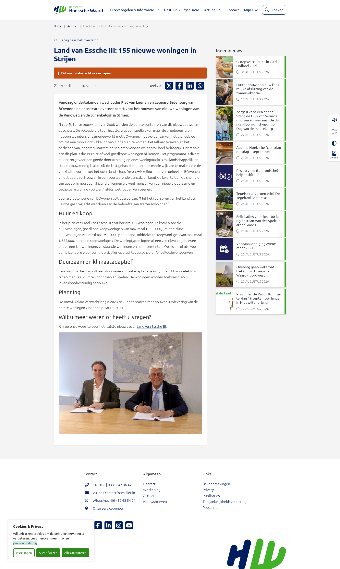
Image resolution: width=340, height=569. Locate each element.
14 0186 (99, 484)
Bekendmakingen (216, 483)
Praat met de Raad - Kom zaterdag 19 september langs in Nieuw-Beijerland (258, 298)
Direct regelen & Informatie (132, 10)
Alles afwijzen (48, 552)
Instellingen (24, 552)
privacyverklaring (25, 543)
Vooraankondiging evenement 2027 (256, 245)
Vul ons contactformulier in (114, 492)
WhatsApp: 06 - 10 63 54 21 (114, 500)
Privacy (208, 489)
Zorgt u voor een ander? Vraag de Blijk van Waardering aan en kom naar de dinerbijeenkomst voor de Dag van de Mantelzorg (257, 120)
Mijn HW (251, 10)
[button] (334, 120)
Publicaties (211, 495)
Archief (149, 495)
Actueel (210, 10)
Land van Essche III (151, 326)
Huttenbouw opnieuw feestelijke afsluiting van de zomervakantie (258, 88)
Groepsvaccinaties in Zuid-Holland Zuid (257, 63)
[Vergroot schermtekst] (334, 131)
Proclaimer (211, 507)
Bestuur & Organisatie (181, 10)
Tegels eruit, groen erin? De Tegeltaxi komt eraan (258, 195)
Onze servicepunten (108, 508)
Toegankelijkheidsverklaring (224, 501)
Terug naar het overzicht (78, 40)
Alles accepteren (75, 552)
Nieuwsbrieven (155, 501)
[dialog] (51, 540)
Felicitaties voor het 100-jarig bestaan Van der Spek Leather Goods (258, 220)
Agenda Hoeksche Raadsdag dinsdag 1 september (258, 149)
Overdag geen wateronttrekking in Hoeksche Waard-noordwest (255, 271)
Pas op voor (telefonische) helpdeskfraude (257, 172)
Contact (232, 10)
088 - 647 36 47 (120, 484)
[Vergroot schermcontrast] (334, 143)
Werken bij (151, 489)
